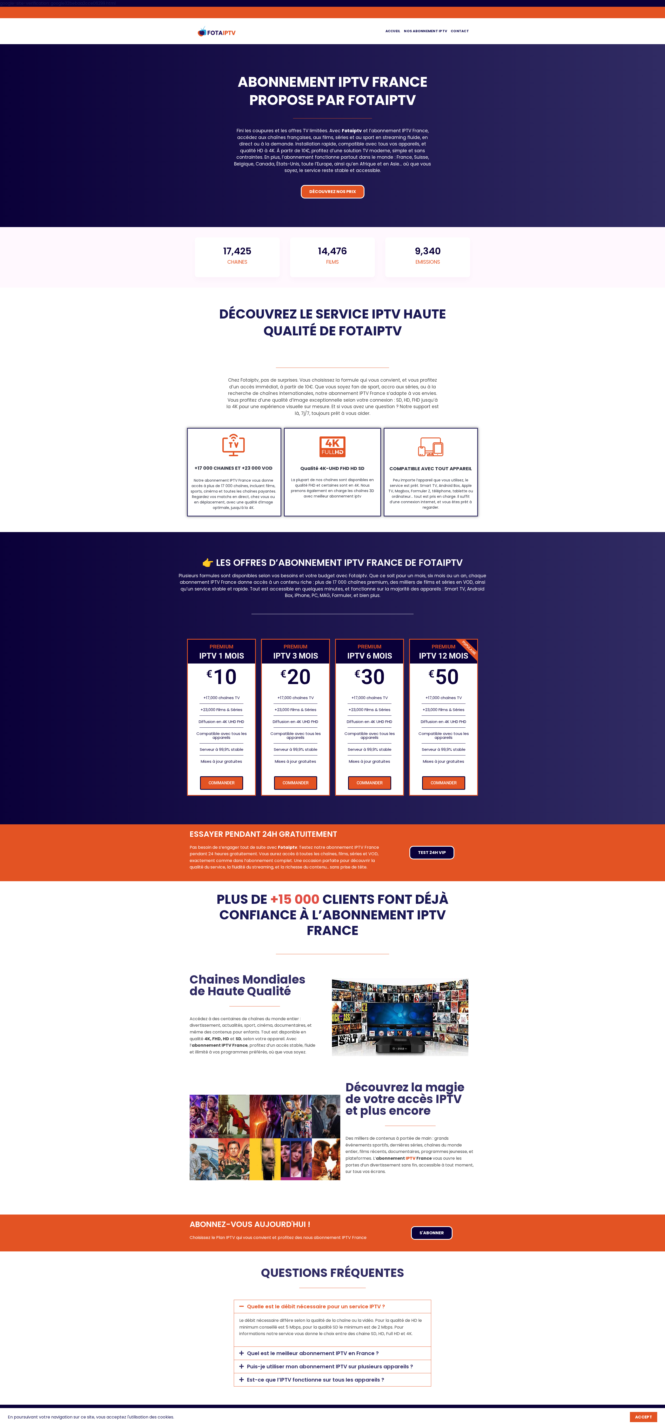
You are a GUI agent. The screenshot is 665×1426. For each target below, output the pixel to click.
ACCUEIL (393, 31)
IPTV (411, 1158)
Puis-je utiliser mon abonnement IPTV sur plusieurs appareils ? (330, 1366)
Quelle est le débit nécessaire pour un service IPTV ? (316, 1306)
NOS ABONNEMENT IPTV (425, 31)
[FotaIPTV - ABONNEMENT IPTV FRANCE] (216, 31)
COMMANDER (222, 782)
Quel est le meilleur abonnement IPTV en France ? (313, 1353)
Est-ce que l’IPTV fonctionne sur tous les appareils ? (315, 1379)
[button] (332, 1306)
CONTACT (460, 31)
